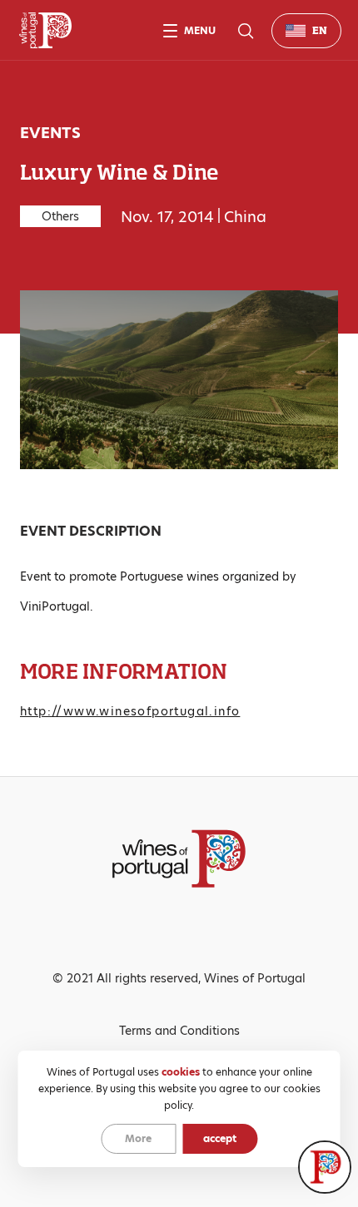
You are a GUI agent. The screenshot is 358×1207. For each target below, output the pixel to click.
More (138, 1138)
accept (219, 1138)
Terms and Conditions (179, 1030)
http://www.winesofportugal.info (130, 711)
